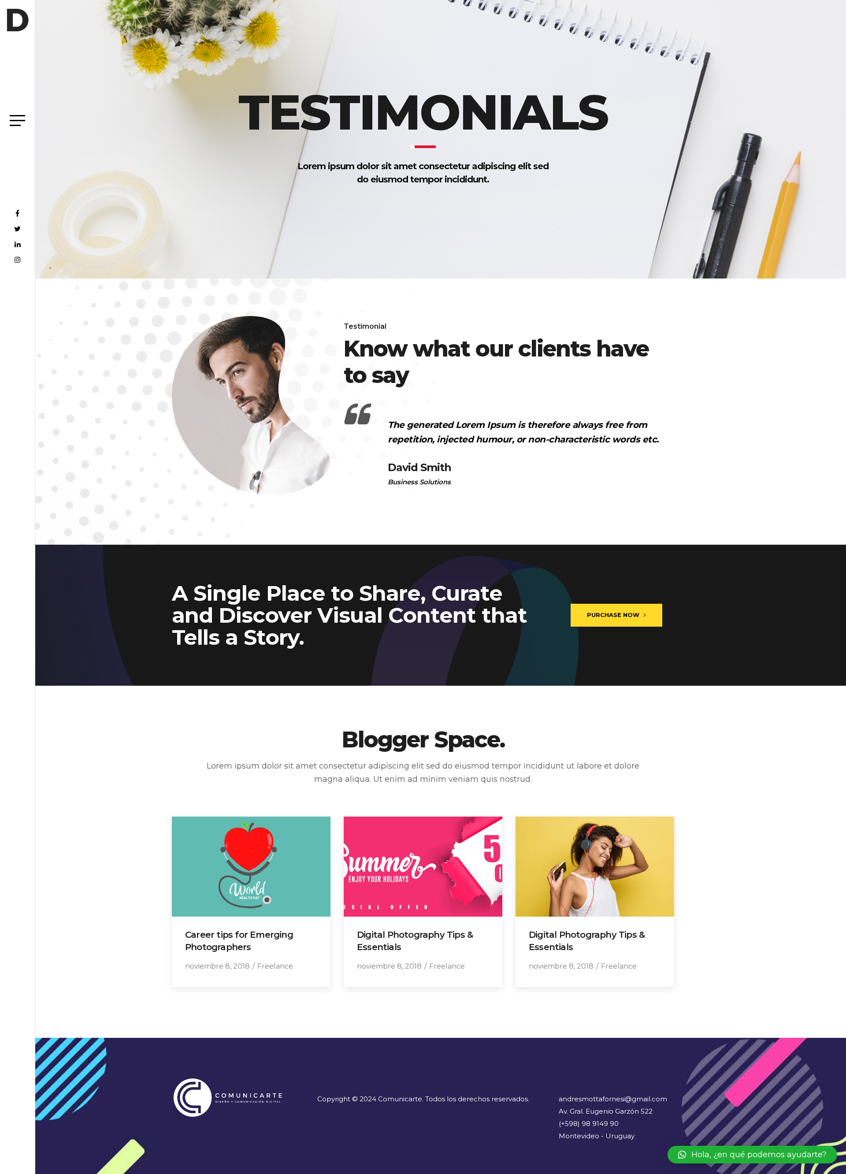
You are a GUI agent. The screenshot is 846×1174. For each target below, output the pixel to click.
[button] (752, 1154)
